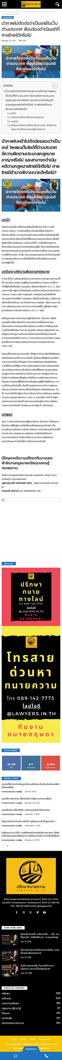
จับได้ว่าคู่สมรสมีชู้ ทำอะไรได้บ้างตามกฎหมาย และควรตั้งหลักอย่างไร (37, 967)
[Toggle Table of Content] (53, 86)
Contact (23, 1039)
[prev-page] (3, 846)
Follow (31, 757)
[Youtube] (45, 912)
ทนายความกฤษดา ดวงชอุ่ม (12, 791)
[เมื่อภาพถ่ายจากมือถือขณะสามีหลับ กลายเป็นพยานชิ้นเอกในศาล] (10, 954)
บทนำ (13, 113)
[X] (31, 912)
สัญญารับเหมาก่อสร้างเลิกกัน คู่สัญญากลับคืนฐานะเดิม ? (29, 821)
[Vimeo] (38, 912)
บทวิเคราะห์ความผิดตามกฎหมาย (27, 117)
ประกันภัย (7, 1018)
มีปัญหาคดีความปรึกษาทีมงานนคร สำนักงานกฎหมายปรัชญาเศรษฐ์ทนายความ (33, 127)
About (13, 1039)
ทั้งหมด (6, 1013)
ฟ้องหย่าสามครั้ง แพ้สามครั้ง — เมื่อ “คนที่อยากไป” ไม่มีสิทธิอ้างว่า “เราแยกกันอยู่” (40, 935)
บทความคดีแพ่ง (14, 11)
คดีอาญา (6, 998)
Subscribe (50, 757)
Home (4, 11)
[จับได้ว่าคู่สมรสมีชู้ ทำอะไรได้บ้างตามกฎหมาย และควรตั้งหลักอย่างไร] (10, 970)
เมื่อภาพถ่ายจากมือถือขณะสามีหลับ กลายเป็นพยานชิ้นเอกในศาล (40, 951)
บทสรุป (14, 121)
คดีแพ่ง (6, 993)
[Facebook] (17, 912)
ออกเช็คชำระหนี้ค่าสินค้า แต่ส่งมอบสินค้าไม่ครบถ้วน (26, 810)
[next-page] (7, 846)
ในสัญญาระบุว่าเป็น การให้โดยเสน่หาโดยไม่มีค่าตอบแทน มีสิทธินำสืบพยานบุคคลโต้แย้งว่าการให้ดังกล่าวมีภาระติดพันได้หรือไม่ (30, 834)
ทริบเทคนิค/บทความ (13, 1023)
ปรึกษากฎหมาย (45, 1039)
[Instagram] (24, 912)
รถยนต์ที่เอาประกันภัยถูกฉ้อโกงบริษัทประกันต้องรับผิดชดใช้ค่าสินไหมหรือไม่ (31, 786)
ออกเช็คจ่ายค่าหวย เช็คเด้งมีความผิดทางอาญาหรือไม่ (26, 798)
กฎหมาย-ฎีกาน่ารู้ (11, 1008)
